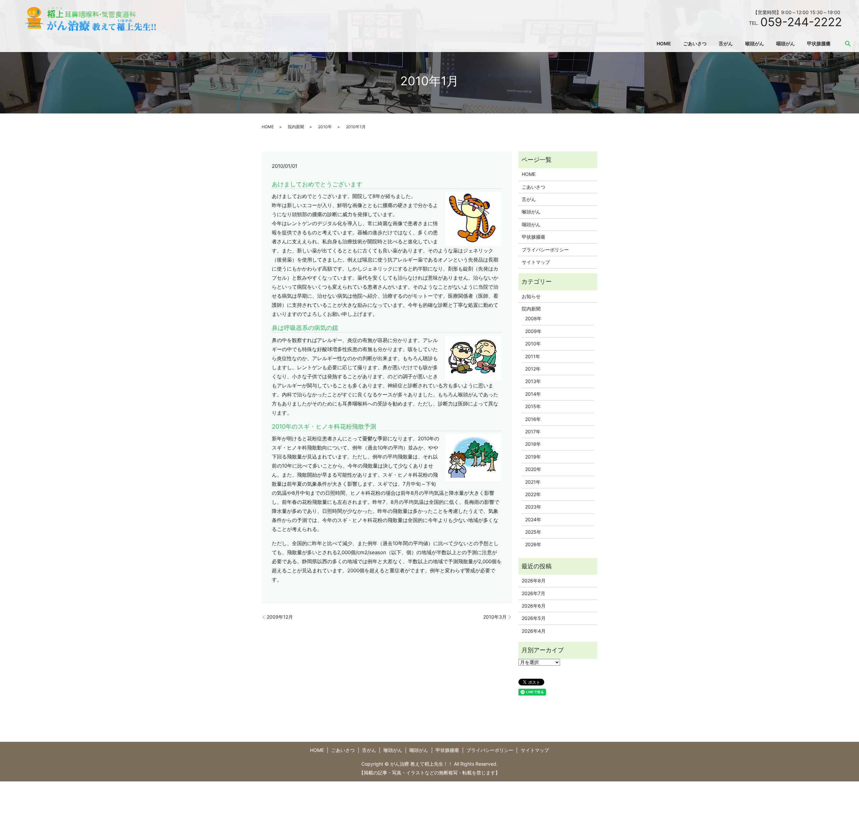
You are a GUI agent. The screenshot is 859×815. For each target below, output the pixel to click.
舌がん (726, 43)
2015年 (533, 406)
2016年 (533, 419)
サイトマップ (536, 262)
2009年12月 (280, 617)
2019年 (533, 457)
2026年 (533, 544)
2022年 (533, 494)
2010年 (325, 126)
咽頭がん (785, 43)
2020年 (533, 469)
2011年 (532, 356)
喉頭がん (754, 43)
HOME (664, 43)
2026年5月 (534, 618)
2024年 (533, 519)
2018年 (533, 444)
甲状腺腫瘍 (818, 43)
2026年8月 (534, 580)
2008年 (533, 318)
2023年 (533, 507)
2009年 (533, 331)
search (848, 43)
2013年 (533, 381)
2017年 (533, 431)
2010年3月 (495, 617)
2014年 (533, 394)
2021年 (533, 482)
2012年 (533, 369)
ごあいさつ (695, 43)
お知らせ (531, 296)
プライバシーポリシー (545, 249)
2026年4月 (534, 631)
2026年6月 (534, 606)
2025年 (533, 532)
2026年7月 (533, 593)
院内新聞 (296, 126)
